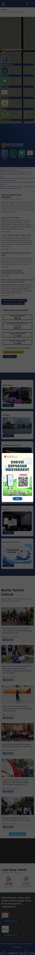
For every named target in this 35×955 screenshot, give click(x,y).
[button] (16, 494)
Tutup (17, 499)
